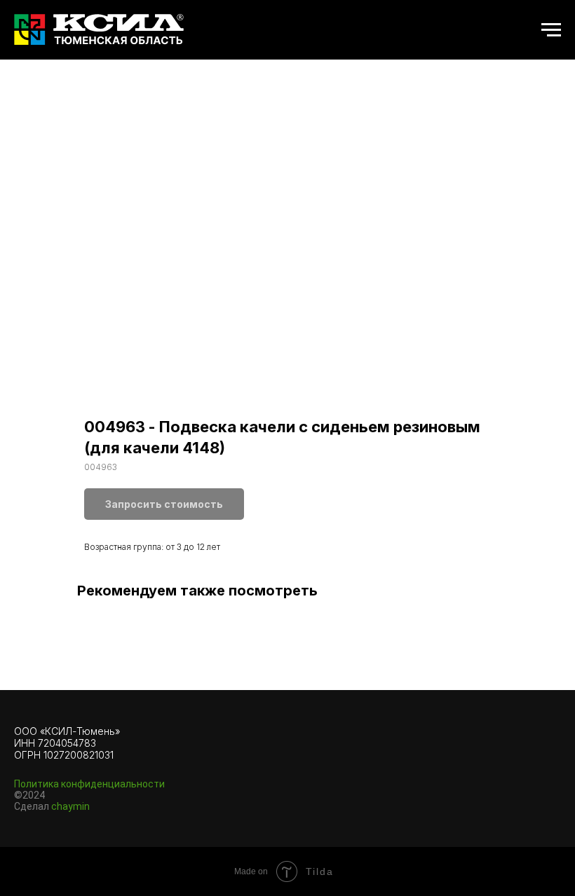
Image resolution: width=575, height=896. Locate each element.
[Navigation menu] (551, 30)
